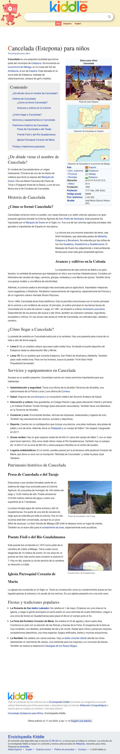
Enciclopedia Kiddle (59, 702)
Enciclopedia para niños (19, 53)
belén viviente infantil (76, 638)
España (92, 167)
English (78, 23)
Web (58, 23)
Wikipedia (80, 743)
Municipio (72, 176)
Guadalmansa (97, 244)
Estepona (93, 176)
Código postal (74, 193)
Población (72, 190)
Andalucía (93, 170)
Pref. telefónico (75, 197)
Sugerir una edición (81, 720)
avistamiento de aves (53, 527)
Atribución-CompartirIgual (93, 705)
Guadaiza (68, 244)
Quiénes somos (43, 749)
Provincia (72, 173)
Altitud (71, 183)
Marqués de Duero (35, 222)
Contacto (82, 749)
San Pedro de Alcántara (71, 218)
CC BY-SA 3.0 (55, 740)
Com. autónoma (75, 170)
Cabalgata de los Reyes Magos (60, 645)
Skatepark (56, 428)
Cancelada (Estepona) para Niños (25, 713)
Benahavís (73, 240)
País (69, 167)
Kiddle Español (15, 749)
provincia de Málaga (20, 67)
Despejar (103, 16)
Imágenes (67, 23)
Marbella (102, 236)
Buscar (109, 16)
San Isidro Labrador (38, 608)
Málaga (92, 173)
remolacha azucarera (94, 309)
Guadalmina (81, 244)
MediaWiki (24, 746)
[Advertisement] (60, 35)
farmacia (39, 396)
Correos (65, 391)
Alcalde (70, 200)
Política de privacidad (64, 749)
